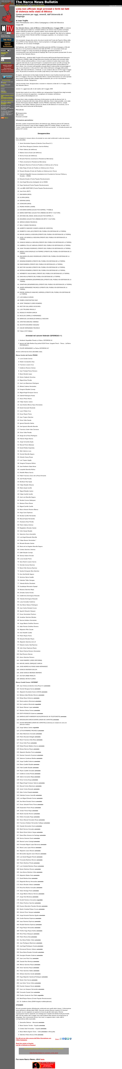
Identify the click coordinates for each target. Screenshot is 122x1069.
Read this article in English (24, 1043)
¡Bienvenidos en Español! (6, 97)
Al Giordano (3, 91)
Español (20, 5)
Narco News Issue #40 (6, 62)
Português (25, 5)
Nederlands (42, 5)
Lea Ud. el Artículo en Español (26, 1045)
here (42, 1059)
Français (33, 5)
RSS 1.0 (6, 117)
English (17, 5)
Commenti (3, 53)
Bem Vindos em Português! (7, 98)
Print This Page (4, 52)
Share (57, 1039)
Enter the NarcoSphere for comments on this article (44, 1053)
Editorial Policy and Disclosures (7, 100)
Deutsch (38, 5)
